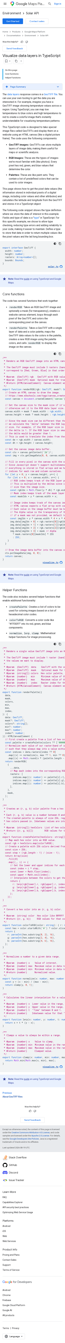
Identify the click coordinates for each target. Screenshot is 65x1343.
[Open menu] (5, 4)
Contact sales (37, 21)
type (36, 217)
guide (26, 279)
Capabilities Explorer (13, 1202)
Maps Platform (36, 4)
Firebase (7, 1300)
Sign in (57, 4)
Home (5, 32)
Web (5, 1236)
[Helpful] (22, 42)
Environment (12, 13)
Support (7, 1265)
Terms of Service (11, 1270)
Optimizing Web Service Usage (18, 1212)
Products (16, 32)
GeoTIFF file (50, 94)
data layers (13, 94)
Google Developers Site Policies (24, 1139)
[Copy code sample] (59, 243)
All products (8, 1315)
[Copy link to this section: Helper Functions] (30, 590)
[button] (32, 87)
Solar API (32, 13)
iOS (4, 1231)
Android (6, 1226)
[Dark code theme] (54, 243)
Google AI (7, 1310)
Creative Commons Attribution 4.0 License (31, 1132)
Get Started (12, 21)
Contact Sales (9, 1260)
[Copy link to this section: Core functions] (27, 294)
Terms (6, 1328)
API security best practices (16, 1207)
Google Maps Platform (34, 32)
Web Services (9, 1241)
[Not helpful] (26, 42)
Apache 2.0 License (40, 1135)
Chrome (7, 1295)
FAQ (5, 1197)
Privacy (15, 1328)
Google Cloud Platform (14, 1305)
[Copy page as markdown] (16, 61)
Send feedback (14, 48)
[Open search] (50, 4)
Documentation (14, 35)
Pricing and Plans (11, 1255)
